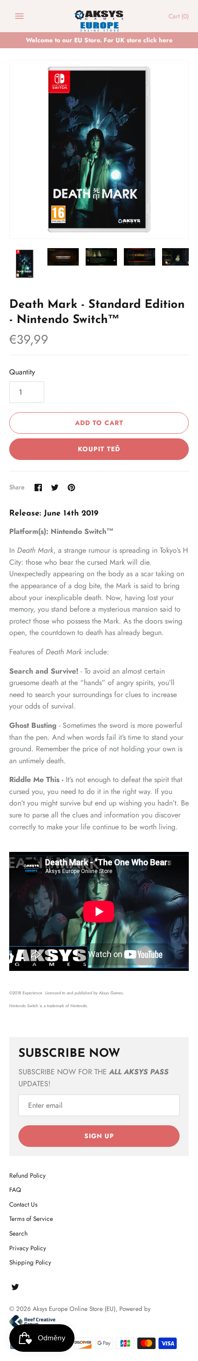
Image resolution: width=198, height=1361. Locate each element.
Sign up (99, 1135)
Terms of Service (31, 1218)
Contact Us (23, 1204)
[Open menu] (19, 16)
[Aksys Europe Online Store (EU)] (99, 16)
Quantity (22, 372)
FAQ (15, 1189)
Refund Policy (27, 1175)
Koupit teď (99, 449)
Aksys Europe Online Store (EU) (74, 1308)
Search (18, 1233)
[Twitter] (15, 1288)
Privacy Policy (27, 1248)
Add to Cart (99, 422)
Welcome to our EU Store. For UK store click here (99, 40)
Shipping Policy (30, 1262)
